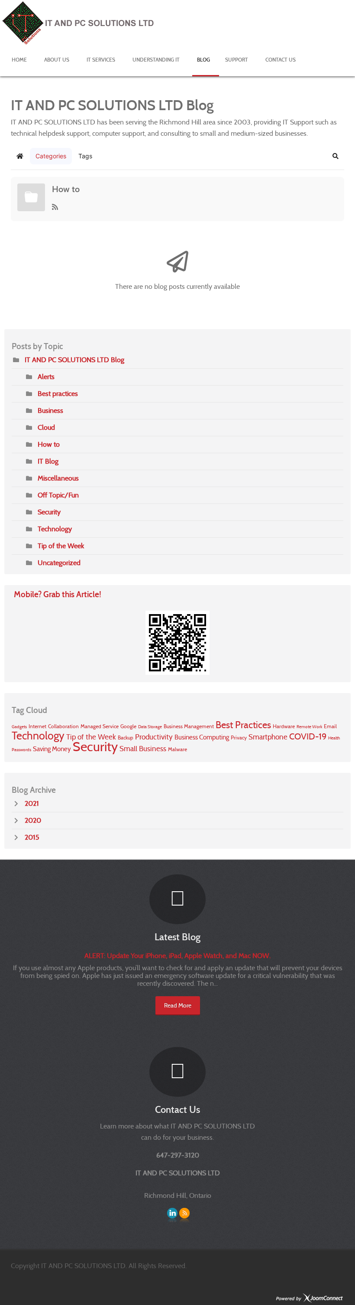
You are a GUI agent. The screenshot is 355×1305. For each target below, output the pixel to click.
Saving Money (52, 749)
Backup (125, 737)
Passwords (21, 749)
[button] (335, 156)
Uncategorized (59, 563)
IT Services (101, 60)
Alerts (46, 377)
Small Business (142, 748)
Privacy (239, 737)
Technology (55, 529)
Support (236, 60)
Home (19, 60)
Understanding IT (156, 60)
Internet (37, 726)
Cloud (46, 427)
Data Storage (150, 726)
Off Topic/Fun (58, 495)
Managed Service (100, 726)
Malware (177, 749)
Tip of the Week (61, 546)
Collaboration (63, 726)
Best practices (58, 393)
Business (50, 410)
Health (334, 738)
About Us (56, 60)
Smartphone (267, 737)
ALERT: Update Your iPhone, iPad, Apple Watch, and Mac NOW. (177, 956)
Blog (203, 60)
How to (66, 189)
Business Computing (201, 737)
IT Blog (48, 461)
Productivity (154, 737)
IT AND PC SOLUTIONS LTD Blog (74, 360)
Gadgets (19, 726)
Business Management (189, 726)
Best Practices (243, 725)
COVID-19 (307, 736)
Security (49, 512)
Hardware (284, 726)
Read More (177, 1005)
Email (330, 726)
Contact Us (280, 60)
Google (128, 726)
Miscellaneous (58, 478)
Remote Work (309, 726)
